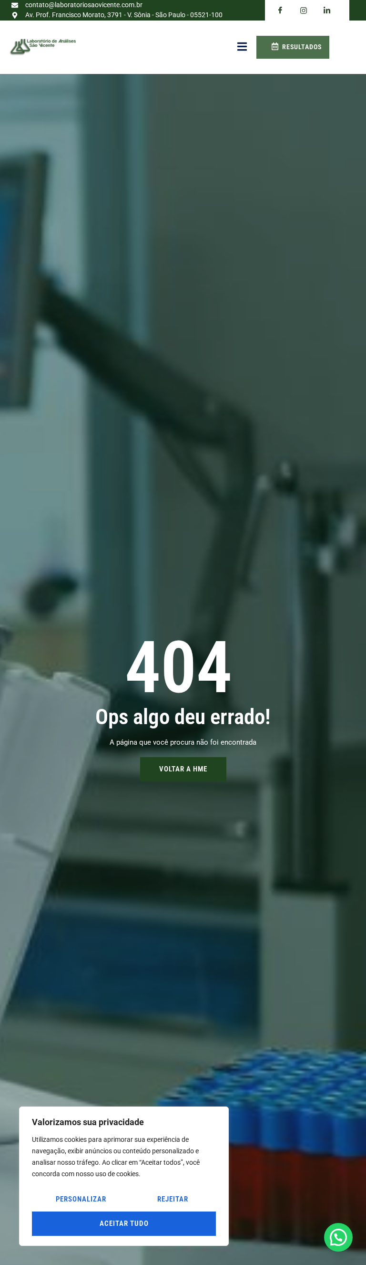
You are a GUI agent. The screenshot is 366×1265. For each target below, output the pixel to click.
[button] (338, 1237)
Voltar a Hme (183, 769)
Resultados (302, 47)
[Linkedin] (327, 10)
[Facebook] (280, 10)
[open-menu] (242, 47)
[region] (124, 1176)
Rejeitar (172, 1199)
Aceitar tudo (124, 1223)
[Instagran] (303, 10)
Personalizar (81, 1199)
